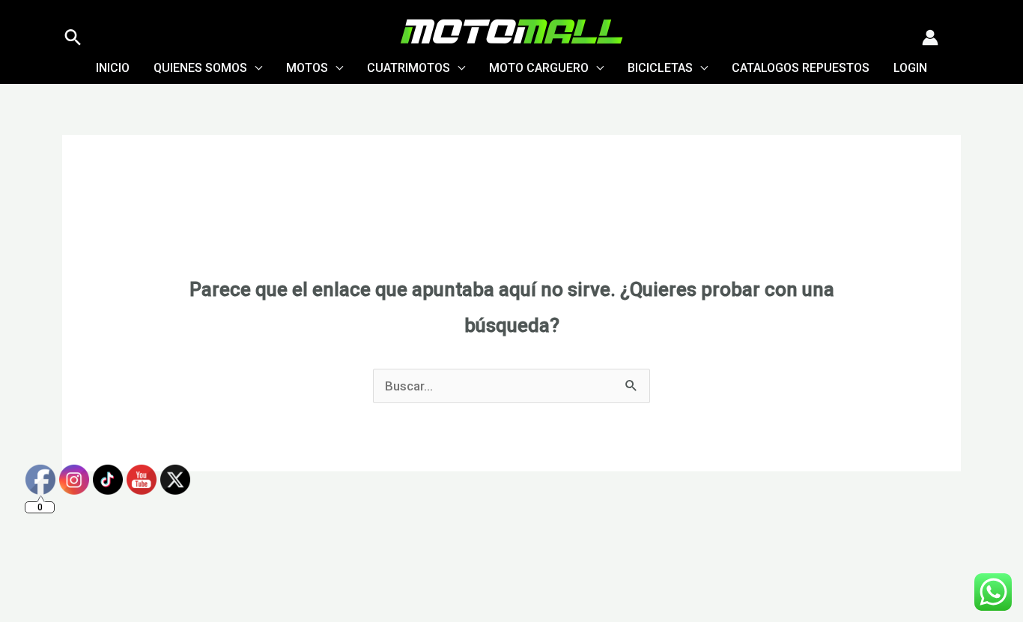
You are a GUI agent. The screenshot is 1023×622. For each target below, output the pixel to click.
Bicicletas (660, 68)
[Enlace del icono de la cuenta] (930, 37)
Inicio (113, 68)
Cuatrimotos (408, 68)
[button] (73, 37)
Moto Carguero (539, 68)
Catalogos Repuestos (800, 68)
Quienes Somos (200, 68)
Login (910, 68)
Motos (307, 68)
